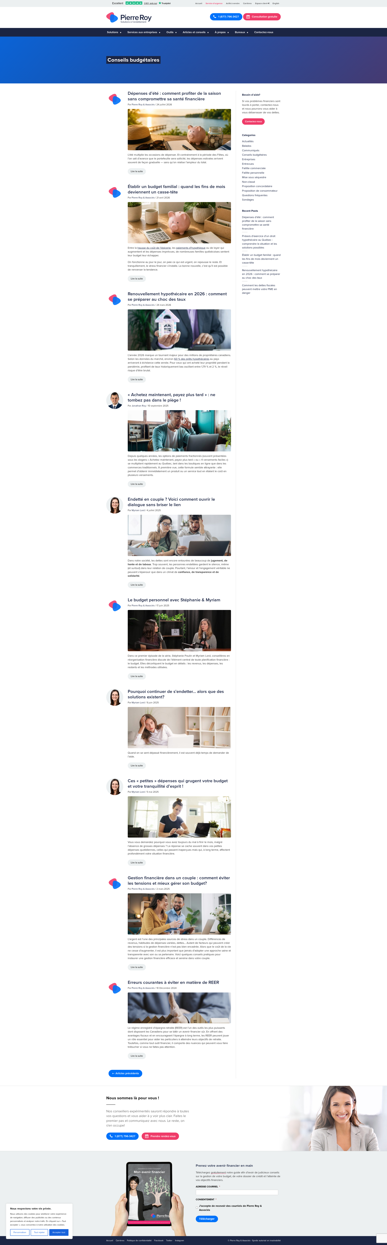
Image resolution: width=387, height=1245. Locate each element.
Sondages (248, 199)
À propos (220, 32)
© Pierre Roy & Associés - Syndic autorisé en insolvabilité (254, 1240)
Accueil (198, 3)
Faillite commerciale (254, 168)
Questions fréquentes (254, 195)
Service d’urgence (214, 3)
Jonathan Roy (139, 405)
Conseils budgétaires (254, 154)
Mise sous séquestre (254, 177)
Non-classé (248, 181)
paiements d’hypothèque (190, 248)
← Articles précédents (125, 1073)
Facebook (158, 1240)
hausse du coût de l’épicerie (154, 248)
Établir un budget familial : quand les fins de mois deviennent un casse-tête (176, 189)
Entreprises (248, 159)
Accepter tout (58, 1232)
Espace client (261, 3)
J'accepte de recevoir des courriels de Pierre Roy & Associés (230, 1207)
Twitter (169, 1240)
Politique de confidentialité (139, 1240)
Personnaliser (19, 1232)
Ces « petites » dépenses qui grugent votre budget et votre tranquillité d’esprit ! (178, 783)
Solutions (112, 32)
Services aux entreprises (142, 32)
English (276, 3)
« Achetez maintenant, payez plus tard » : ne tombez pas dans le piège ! (171, 397)
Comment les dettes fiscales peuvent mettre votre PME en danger (259, 289)
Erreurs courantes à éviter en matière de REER (173, 982)
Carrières (247, 3)
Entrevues (248, 163)
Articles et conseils (194, 32)
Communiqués (250, 150)
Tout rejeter (39, 1232)
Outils (170, 32)
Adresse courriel (208, 1186)
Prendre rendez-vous (163, 1136)
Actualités (248, 141)
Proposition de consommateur (260, 190)
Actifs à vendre (233, 3)
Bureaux (240, 32)
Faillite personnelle (253, 172)
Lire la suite (137, 171)
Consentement (206, 1199)
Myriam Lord (138, 510)
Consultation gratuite (264, 16)
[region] (39, 1221)
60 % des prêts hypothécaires (191, 359)
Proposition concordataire (257, 186)
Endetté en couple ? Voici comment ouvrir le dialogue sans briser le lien (171, 502)
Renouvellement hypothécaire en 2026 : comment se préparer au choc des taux (177, 296)
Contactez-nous (263, 32)
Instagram (179, 1240)
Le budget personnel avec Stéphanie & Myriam (174, 600)
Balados (246, 146)
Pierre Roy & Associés (143, 104)
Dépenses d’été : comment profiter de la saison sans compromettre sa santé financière (174, 96)
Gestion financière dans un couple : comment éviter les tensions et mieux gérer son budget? (179, 880)
